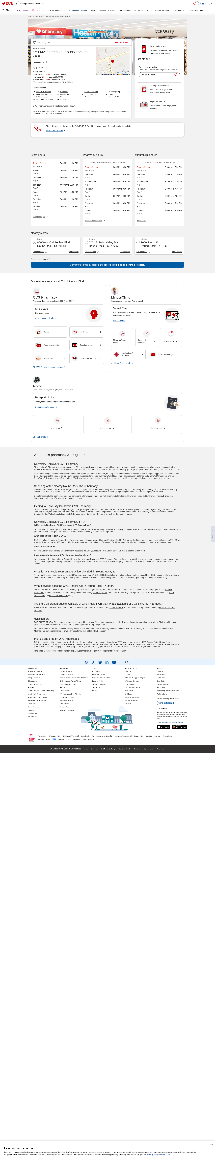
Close (211, 1144)
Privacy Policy (153, 1154)
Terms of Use (165, 1154)
